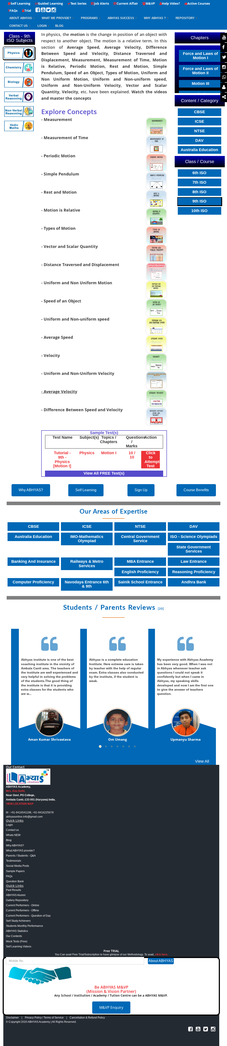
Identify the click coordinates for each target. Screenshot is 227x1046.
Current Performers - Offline (22, 910)
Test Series (78, 3)
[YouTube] (43, 11)
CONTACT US (18, 25)
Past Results (13, 890)
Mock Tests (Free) (16, 941)
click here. (161, 954)
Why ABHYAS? (31, 490)
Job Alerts (101, 3)
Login (42, 25)
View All (202, 761)
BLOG (59, 25)
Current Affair (127, 3)
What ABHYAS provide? (20, 850)
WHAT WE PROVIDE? (56, 18)
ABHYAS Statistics (17, 931)
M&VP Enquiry (111, 1007)
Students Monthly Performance (24, 925)
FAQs (14, 10)
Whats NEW (13, 835)
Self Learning (20, 3)
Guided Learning (50, 3)
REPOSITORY (185, 18)
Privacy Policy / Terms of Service (44, 1017)
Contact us (12, 830)
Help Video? (171, 3)
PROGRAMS (89, 18)
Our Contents (14, 936)
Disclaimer (12, 1017)
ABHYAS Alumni (15, 895)
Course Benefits (196, 490)
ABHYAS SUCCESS (121, 18)
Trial (27, 10)
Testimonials (13, 860)
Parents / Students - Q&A (21, 855)
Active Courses (198, 3)
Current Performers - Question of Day (28, 915)
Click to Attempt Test (152, 459)
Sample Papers (15, 871)
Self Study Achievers (18, 920)
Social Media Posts (17, 865)
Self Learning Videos (18, 946)
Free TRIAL (111, 951)
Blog (9, 840)
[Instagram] (53, 11)
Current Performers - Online (22, 905)
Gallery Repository (17, 900)
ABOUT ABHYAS (20, 18)
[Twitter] (48, 11)
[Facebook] (37, 11)
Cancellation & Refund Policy (87, 1017)
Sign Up (141, 490)
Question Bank (15, 881)
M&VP (150, 3)
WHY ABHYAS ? (155, 18)
